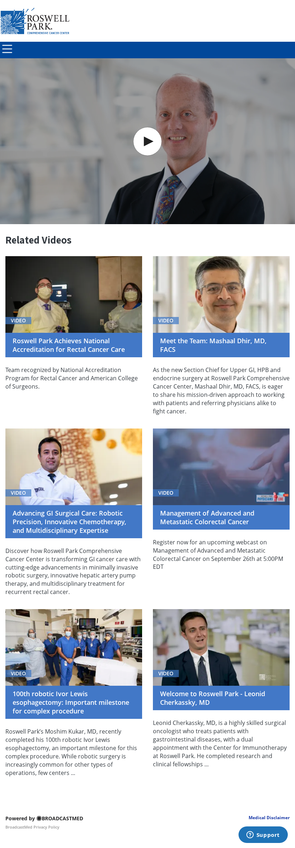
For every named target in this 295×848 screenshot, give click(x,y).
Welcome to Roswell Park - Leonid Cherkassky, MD (212, 698)
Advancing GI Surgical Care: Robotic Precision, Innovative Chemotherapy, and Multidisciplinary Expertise (69, 522)
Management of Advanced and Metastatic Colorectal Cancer (207, 517)
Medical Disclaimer (269, 818)
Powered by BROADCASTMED (44, 818)
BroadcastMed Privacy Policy (32, 827)
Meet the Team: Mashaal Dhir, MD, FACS (213, 345)
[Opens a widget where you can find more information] (263, 835)
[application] (147, 141)
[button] (147, 141)
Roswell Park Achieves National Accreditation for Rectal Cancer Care (69, 345)
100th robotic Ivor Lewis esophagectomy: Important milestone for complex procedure (71, 702)
